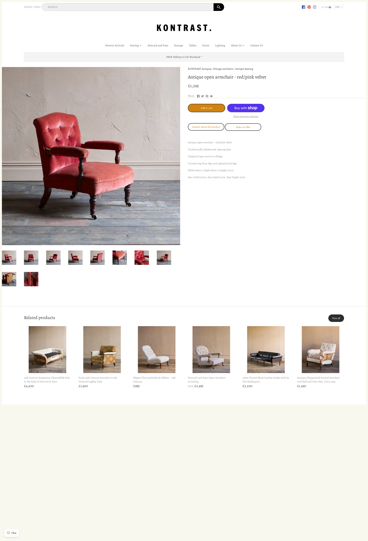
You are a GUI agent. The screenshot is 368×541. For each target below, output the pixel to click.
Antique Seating (244, 69)
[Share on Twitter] (202, 95)
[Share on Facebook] (198, 95)
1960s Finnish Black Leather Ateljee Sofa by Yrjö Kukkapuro (265, 379)
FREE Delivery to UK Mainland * (184, 57)
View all (336, 318)
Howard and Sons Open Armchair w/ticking (206, 379)
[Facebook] (303, 7)
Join (37, 7)
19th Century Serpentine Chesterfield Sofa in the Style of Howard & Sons (47, 379)
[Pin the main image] (207, 95)
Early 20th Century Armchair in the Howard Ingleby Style (98, 379)
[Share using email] (211, 95)
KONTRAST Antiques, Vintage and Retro (210, 69)
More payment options (245, 116)
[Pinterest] (309, 7)
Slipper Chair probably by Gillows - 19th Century (154, 379)
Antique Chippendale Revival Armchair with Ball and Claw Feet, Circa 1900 (318, 379)
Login (28, 7)
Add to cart (206, 108)
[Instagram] (314, 7)
